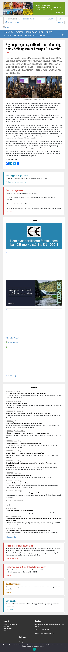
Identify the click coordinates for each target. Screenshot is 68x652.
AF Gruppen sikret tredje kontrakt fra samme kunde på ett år (26, 393)
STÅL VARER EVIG (8, 22)
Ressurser (26, 36)
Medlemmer (49, 32)
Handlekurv (51, 19)
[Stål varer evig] (11, 376)
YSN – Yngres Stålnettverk (12, 36)
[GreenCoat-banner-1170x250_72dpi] (34, 8)
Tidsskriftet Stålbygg (28, 19)
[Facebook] (21, 641)
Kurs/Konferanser (31, 32)
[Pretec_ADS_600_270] (34, 322)
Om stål (10, 32)
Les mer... (9, 575)
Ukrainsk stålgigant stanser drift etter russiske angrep (24, 423)
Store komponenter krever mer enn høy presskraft (22, 493)
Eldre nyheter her (11, 537)
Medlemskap (7, 628)
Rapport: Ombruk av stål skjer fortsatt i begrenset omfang (25, 453)
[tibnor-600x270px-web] (34, 293)
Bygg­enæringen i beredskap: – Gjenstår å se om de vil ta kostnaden (28, 413)
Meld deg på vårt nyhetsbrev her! (16, 182)
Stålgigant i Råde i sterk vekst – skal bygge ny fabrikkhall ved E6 (27, 433)
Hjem (5, 32)
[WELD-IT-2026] (34, 265)
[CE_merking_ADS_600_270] (34, 236)
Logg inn (61, 19)
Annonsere (6, 626)
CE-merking (17, 22)
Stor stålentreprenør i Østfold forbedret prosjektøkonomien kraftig (28, 530)
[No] (66, 647)
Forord (8, 503)
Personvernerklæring (10, 624)
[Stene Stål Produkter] (13, 338)
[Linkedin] (25, 641)
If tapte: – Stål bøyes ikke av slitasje (17, 483)
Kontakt (41, 36)
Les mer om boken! (12, 558)
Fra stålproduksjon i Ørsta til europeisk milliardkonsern (24, 443)
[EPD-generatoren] (12, 343)
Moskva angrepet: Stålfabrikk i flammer (19, 475)
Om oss (34, 36)
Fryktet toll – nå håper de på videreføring (19, 510)
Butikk (41, 32)
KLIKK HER (9, 211)
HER (21, 159)
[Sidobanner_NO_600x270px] (34, 359)
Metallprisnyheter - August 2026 (16, 403)
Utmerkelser (19, 32)
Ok (34, 649)
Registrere (60, 22)
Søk (63, 35)
